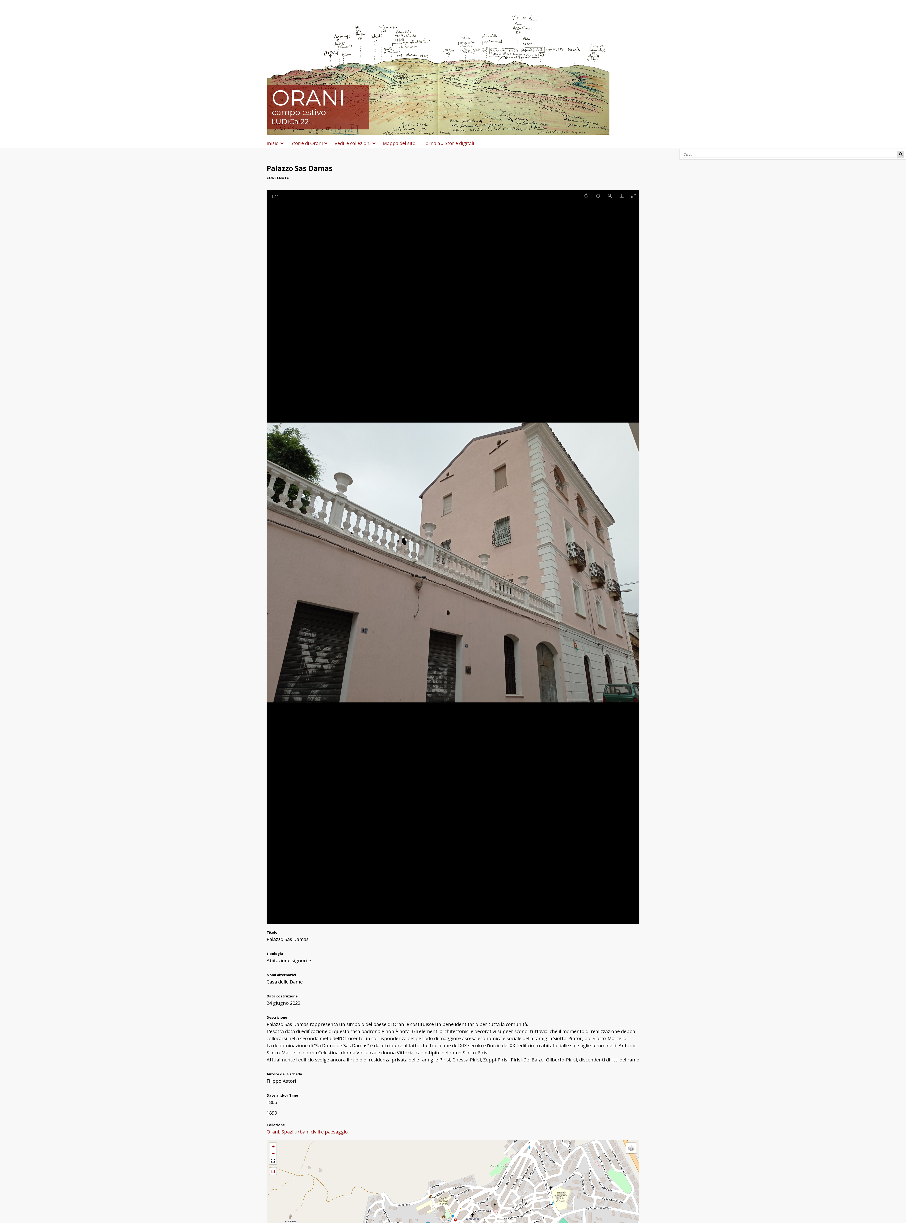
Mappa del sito (399, 143)
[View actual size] (610, 195)
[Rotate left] (598, 195)
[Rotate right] (586, 195)
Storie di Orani (307, 143)
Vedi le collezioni (353, 143)
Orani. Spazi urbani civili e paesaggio (307, 1132)
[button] (273, 1146)
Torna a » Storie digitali (448, 143)
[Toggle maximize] (633, 195)
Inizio (273, 143)
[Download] (622, 195)
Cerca (900, 154)
